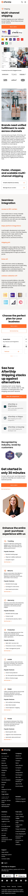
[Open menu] (25, 2)
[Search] (22, 2)
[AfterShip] (6, 2)
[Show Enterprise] (16, 356)
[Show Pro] (14, 356)
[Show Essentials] (11, 356)
